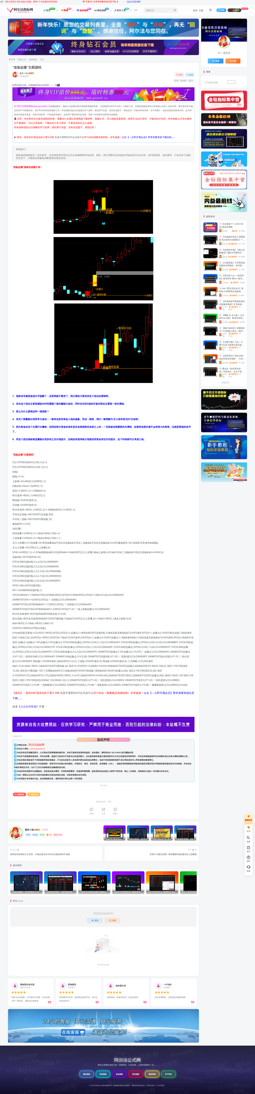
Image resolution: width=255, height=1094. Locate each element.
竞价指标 (135, 1074)
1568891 (118, 752)
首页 (12, 59)
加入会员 (231, 82)
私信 (191, 74)
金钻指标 (119, 1074)
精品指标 (86, 1074)
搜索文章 (241, 82)
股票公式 (22, 59)
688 (36, 835)
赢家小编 (23, 73)
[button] (8, 991)
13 (43, 835)
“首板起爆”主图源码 (26, 67)
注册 (201, 10)
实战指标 (103, 1074)
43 (29, 835)
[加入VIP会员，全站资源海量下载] (103, 94)
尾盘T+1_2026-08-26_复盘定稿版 (231, 225)
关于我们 (168, 1074)
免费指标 (33, 59)
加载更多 (226, 382)
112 (50, 835)
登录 (195, 10)
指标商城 (152, 1074)
